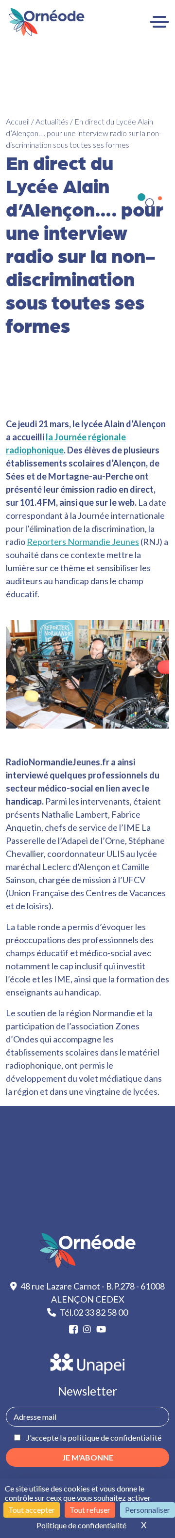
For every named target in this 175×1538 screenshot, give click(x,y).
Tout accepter (31, 1509)
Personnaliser (147, 1509)
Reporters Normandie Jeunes (83, 541)
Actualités (52, 121)
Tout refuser (90, 1509)
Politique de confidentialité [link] (81, 1525)
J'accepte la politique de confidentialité (93, 1437)
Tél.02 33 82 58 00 (94, 1312)
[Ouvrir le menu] (159, 21)
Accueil (18, 121)
